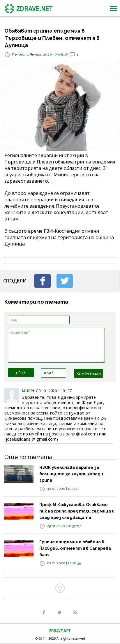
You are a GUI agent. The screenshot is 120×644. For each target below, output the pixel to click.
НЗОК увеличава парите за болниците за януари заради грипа (71, 474)
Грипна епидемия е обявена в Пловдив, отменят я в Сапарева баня (75, 548)
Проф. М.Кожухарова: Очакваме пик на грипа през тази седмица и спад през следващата (76, 511)
